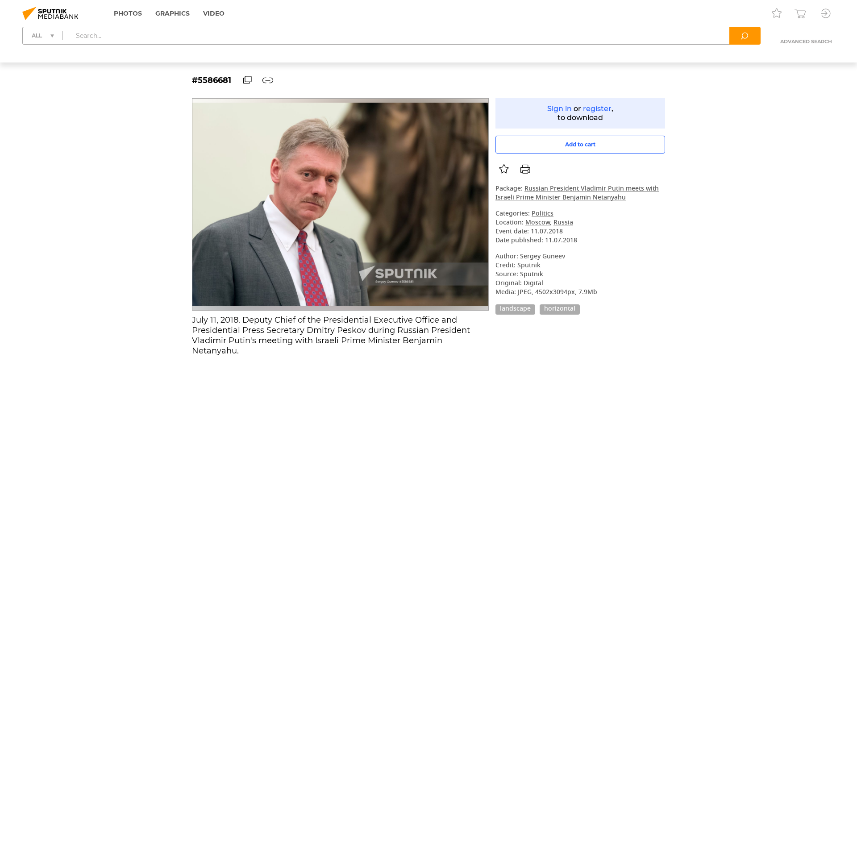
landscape (515, 309)
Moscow (537, 223)
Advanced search (806, 41)
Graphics (172, 13)
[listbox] (503, 169)
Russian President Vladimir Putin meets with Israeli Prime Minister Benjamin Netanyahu (577, 193)
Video (214, 13)
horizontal (559, 309)
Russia (563, 223)
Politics (542, 214)
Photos (128, 13)
